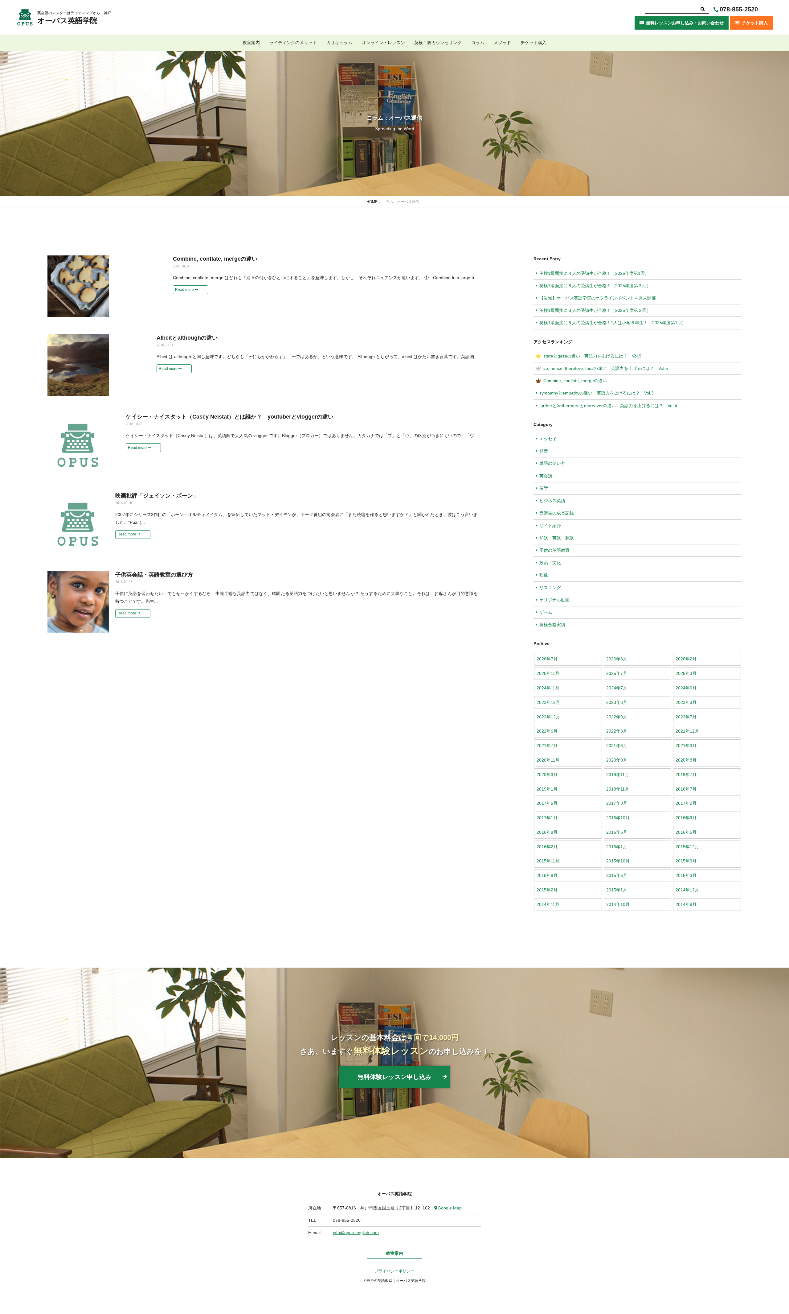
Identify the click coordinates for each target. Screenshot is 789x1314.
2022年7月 (686, 716)
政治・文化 (550, 562)
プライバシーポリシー (394, 1271)
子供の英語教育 (554, 550)
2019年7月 (686, 774)
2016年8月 (547, 832)
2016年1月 (616, 846)
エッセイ (548, 438)
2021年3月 (686, 745)
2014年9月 (686, 904)
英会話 (545, 475)
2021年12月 (687, 731)
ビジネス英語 (552, 500)
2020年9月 (616, 760)
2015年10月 (618, 860)
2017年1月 (547, 817)
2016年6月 (616, 832)
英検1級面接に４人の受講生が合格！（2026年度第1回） (594, 273)
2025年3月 (686, 673)
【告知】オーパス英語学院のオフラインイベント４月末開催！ (599, 297)
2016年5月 (686, 832)
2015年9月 (686, 860)
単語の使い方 (552, 463)
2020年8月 (686, 760)
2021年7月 (547, 745)
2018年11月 (617, 789)
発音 (543, 450)
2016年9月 (686, 817)
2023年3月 (686, 702)
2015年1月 (616, 889)
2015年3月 (686, 875)
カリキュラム (339, 42)
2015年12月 (687, 846)
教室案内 (251, 42)
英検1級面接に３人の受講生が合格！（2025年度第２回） (595, 310)
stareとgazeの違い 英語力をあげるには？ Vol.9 (592, 355)
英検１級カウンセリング (438, 42)
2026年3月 (616, 658)
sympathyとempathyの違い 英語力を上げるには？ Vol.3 (596, 392)
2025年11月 (548, 673)
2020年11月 (548, 760)
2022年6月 (547, 731)
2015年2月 (547, 889)
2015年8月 (547, 875)
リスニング (550, 587)
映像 (543, 574)
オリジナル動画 (554, 599)
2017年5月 (547, 803)
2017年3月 (616, 803)
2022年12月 (548, 716)
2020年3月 (547, 774)
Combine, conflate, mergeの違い (575, 380)
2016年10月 (618, 817)
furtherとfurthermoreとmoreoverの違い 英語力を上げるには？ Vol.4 (610, 405)
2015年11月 (548, 860)
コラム (477, 42)
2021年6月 (616, 745)
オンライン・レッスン (383, 42)
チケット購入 (533, 42)
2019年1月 (547, 789)
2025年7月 (616, 673)
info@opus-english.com (356, 1232)
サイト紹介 (550, 525)
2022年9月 (616, 716)
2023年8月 (616, 702)
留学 (543, 488)
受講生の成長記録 (556, 512)
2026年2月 (686, 658)
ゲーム (545, 612)
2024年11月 (548, 687)
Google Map (450, 1207)
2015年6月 (616, 875)
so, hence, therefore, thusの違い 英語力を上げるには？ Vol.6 (605, 368)
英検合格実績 (552, 624)
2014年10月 (618, 904)
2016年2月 (547, 846)
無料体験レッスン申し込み (394, 1076)
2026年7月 (547, 658)
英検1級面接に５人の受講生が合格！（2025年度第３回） (595, 285)
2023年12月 (548, 702)
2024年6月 (686, 687)
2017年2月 (686, 803)
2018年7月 (686, 789)
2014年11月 (548, 904)
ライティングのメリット (293, 42)
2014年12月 (687, 889)
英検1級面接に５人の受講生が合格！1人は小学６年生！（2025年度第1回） (612, 322)
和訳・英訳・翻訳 (556, 537)
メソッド (502, 42)
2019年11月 (617, 774)
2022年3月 (616, 731)
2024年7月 (616, 687)
